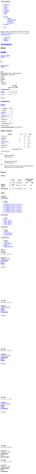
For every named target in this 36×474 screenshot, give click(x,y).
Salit (5, 13)
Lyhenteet (10, 21)
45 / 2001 (13, 208)
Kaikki (6, 201)
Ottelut (6, 7)
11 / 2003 (13, 204)
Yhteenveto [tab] (7, 37)
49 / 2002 (13, 205)
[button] (18, 261)
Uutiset (9, 18)
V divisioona (8, 234)
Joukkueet (6, 10)
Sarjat (5, 6)
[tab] (18, 261)
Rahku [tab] (6, 39)
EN (5, 27)
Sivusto (6, 16)
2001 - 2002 (8, 222)
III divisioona (8, 233)
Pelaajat (6, 12)
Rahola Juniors (8, 246)
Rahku (6, 245)
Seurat (5, 9)
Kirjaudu (6, 24)
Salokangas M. (5, 116)
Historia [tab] (6, 40)
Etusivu (3, 31)
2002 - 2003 (8, 224)
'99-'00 (2, 452)
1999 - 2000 (8, 221)
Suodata (3, 196)
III (6, 259)
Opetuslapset (8, 243)
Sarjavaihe (7, 34)
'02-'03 (2, 259)
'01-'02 (2, 355)
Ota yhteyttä (10, 22)
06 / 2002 (13, 207)
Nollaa (2, 249)
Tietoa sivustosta (11, 19)
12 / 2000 (13, 210)
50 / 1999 (13, 212)
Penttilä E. (3, 112)
